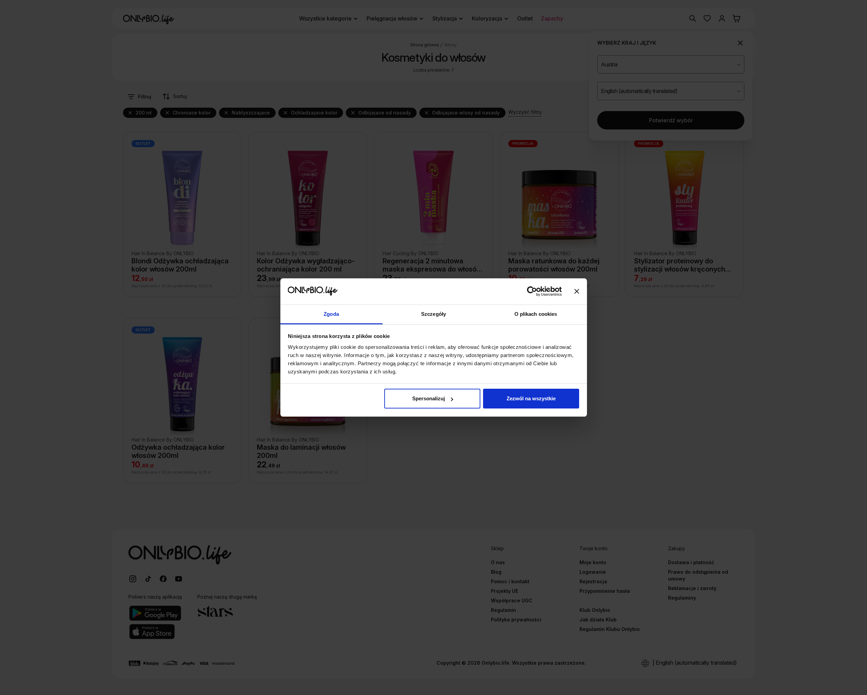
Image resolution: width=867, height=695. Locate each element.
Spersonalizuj (428, 398)
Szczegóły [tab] (433, 314)
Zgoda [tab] (331, 314)
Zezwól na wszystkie (531, 398)
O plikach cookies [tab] (535, 314)
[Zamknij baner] (576, 291)
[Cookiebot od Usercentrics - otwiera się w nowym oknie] (532, 292)
